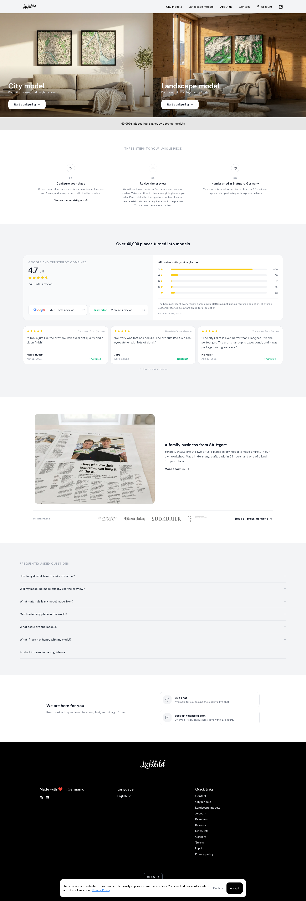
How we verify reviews (155, 369)
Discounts (202, 831)
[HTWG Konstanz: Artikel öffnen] (198, 519)
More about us (175, 469)
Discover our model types (69, 200)
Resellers (201, 819)
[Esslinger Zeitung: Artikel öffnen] (135, 519)
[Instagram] (41, 798)
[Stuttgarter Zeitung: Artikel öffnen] (108, 519)
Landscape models (201, 7)
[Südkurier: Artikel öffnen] (166, 519)
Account (200, 813)
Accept (234, 888)
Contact (244, 7)
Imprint (199, 848)
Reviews (200, 825)
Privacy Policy (101, 890)
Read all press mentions (251, 519)
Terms (199, 842)
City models (174, 7)
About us (226, 7)
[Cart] (281, 7)
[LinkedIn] (47, 798)
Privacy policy (204, 854)
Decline (218, 888)
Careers (200, 837)
